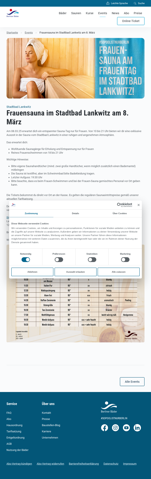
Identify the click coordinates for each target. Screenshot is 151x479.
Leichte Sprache (119, 3)
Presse (46, 419)
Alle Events (132, 381)
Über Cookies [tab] (120, 213)
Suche (141, 3)
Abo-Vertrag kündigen (19, 463)
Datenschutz (111, 463)
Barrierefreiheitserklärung (84, 463)
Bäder (63, 13)
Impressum (130, 463)
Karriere (46, 431)
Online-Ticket (130, 21)
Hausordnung (14, 425)
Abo (126, 13)
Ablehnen (32, 272)
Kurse (89, 13)
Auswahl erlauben (75, 272)
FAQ (8, 412)
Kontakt (46, 412)
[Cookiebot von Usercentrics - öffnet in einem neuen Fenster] (119, 205)
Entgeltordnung (15, 437)
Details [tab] (75, 213)
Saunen (76, 13)
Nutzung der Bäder (17, 450)
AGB (9, 443)
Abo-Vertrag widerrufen (50, 463)
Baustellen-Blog (51, 425)
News (115, 13)
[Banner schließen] (139, 205)
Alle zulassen (118, 272)
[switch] (59, 259)
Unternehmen (50, 437)
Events (102, 13)
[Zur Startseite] (12, 13)
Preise (138, 13)
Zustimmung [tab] (31, 213)
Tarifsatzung (13, 431)
